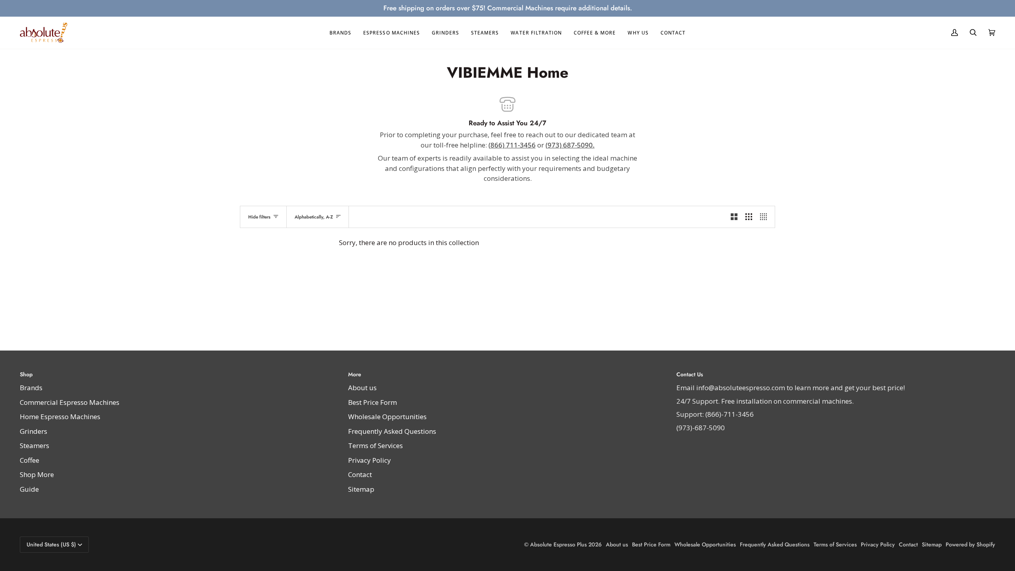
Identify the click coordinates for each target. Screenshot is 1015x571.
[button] (340, 33)
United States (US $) (51, 544)
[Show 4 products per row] (765, 217)
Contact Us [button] (689, 374)
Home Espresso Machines (60, 416)
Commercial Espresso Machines (69, 402)
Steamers (34, 445)
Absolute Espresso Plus (558, 544)
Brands (31, 387)
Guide (29, 489)
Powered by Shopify (970, 544)
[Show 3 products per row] (748, 217)
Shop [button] (26, 374)
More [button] (354, 374)
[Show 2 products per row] (734, 217)
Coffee (29, 460)
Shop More (37, 474)
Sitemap (361, 489)
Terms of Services (375, 445)
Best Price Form (372, 402)
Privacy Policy (369, 460)
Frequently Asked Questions (392, 431)
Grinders (33, 431)
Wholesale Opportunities (387, 416)
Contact (360, 474)
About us (362, 387)
